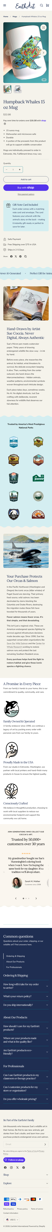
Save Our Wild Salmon (17, 643)
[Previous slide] (8, 53)
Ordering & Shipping (15, 956)
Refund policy (8, 1209)
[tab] (7, 89)
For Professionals (14, 967)
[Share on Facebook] (11, 256)
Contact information (10, 1213)
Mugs (15, 16)
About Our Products (15, 961)
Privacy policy (22, 1209)
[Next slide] (43, 53)
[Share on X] (15, 256)
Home (5, 16)
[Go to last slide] (16, 898)
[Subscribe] (45, 1144)
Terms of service (37, 1209)
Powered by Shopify (37, 1226)
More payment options (26, 194)
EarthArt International (19, 1226)
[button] (4, 5)
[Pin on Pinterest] (20, 256)
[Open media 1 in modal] (43, 27)
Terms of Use (32, 1151)
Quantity (7, 163)
